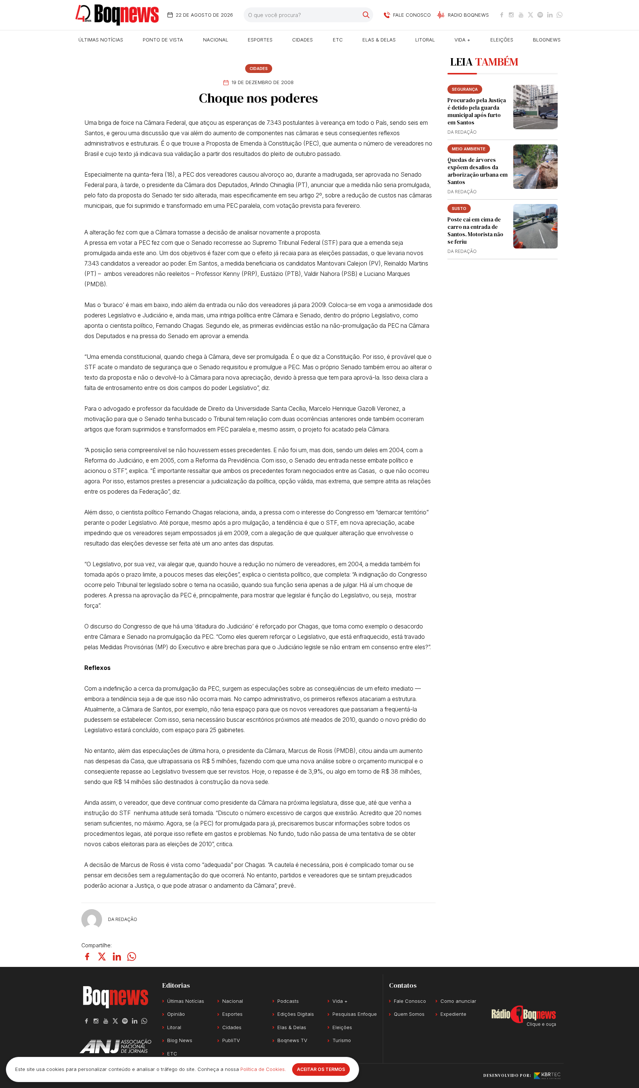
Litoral (425, 40)
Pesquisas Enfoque (354, 1014)
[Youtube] (521, 15)
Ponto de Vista (163, 40)
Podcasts (288, 1001)
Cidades (302, 40)
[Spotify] (540, 15)
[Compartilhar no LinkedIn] (117, 956)
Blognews (547, 40)
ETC (338, 40)
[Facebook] (502, 15)
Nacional (215, 40)
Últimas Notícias (100, 40)
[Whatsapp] (559, 15)
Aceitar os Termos (321, 1069)
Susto (459, 208)
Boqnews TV (292, 1040)
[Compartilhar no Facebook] (87, 956)
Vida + (462, 40)
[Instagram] (511, 15)
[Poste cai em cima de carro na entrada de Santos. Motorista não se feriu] (535, 226)
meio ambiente (469, 148)
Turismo (341, 1040)
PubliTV (231, 1040)
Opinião (176, 1014)
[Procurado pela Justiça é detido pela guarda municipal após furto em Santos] (535, 107)
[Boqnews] (117, 15)
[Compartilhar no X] (102, 956)
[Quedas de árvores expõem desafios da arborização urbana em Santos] (535, 166)
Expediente (453, 1014)
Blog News (179, 1040)
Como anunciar (458, 1001)
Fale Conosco (410, 1001)
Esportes (260, 40)
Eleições (501, 40)
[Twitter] (531, 15)
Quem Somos (409, 1014)
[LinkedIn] (550, 15)
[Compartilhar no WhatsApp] (132, 956)
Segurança (465, 89)
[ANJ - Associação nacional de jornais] (115, 1046)
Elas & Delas (379, 40)
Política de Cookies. (263, 1069)
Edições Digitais (295, 1014)
